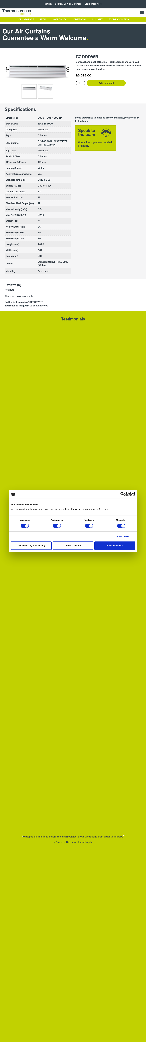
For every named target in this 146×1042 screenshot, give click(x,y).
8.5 (40, 209)
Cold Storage (25, 19)
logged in (24, 305)
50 (39, 238)
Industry (97, 19)
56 (39, 226)
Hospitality (59, 19)
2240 (41, 215)
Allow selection (73, 545)
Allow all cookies (114, 545)
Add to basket (106, 83)
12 (39, 203)
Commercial (79, 19)
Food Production (119, 19)
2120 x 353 (44, 180)
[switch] (57, 526)
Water (41, 168)
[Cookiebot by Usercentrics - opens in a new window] (122, 494)
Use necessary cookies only (31, 545)
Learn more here (93, 3)
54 (39, 232)
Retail (43, 19)
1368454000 (45, 123)
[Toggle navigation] (142, 12)
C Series (42, 156)
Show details (122, 536)
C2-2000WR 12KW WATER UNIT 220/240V (53, 143)
